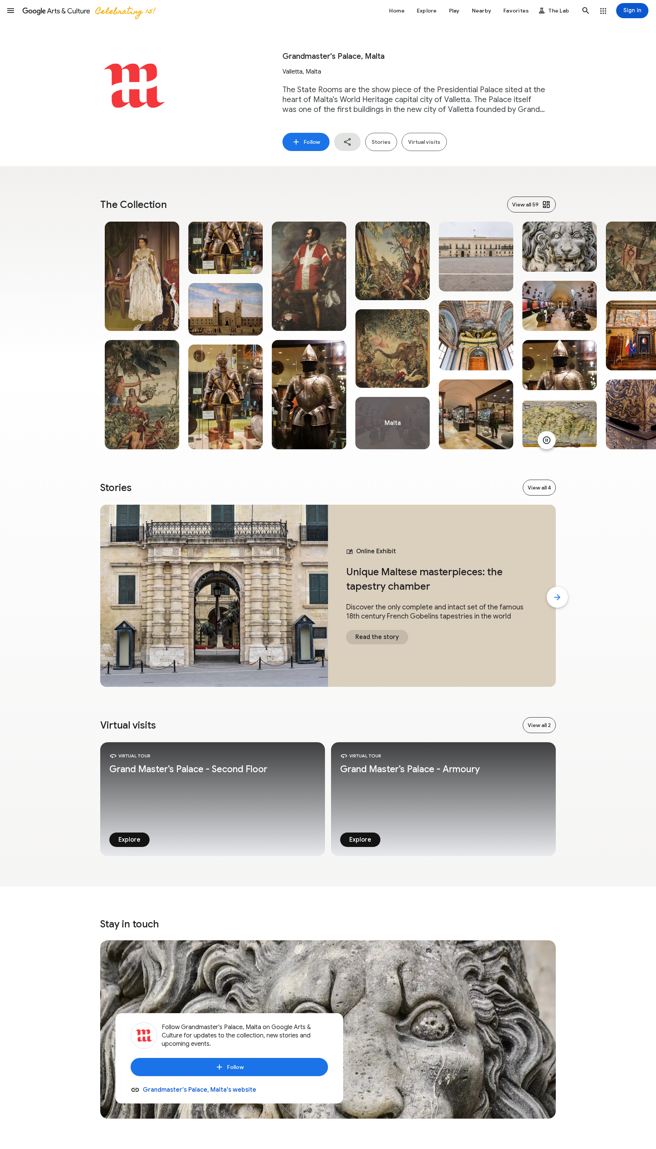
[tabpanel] (142, 335)
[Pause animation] (547, 440)
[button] (11, 11)
